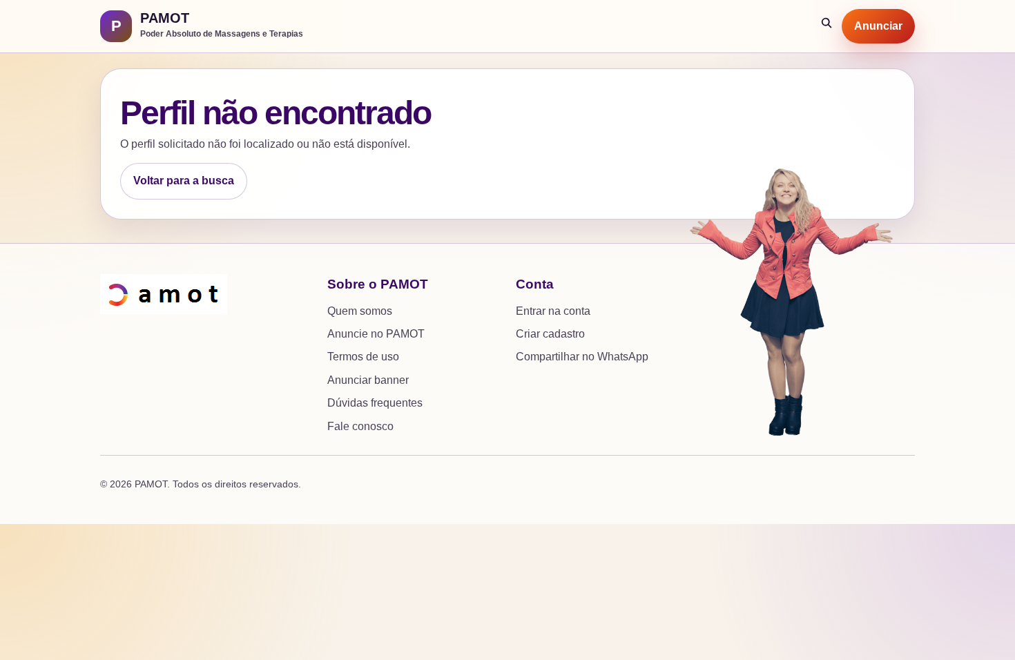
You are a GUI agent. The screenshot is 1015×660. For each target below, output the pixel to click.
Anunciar (878, 26)
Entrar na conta (553, 311)
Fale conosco (360, 426)
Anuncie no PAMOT (376, 334)
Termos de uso (363, 356)
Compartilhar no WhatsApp (582, 356)
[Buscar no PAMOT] (827, 26)
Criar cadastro (550, 334)
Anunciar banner (368, 380)
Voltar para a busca (183, 180)
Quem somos (359, 311)
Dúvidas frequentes (375, 403)
